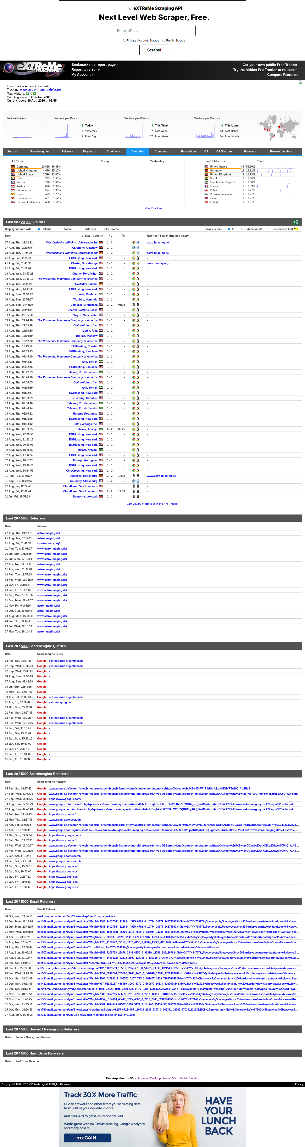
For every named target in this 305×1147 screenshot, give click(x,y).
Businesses (282, 229)
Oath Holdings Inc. (85, 325)
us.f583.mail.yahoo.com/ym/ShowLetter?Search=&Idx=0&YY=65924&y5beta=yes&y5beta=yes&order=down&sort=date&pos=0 (117, 963)
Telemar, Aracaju (87, 429)
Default (46, 229)
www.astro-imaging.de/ (162, 475)
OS (206, 151)
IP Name (66, 229)
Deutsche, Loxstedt (85, 496)
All (233, 229)
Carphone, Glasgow (85, 247)
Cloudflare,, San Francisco (80, 486)
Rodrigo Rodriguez (85, 413)
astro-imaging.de (60, 702)
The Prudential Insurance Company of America (67, 278)
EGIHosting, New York (83, 258)
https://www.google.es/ (63, 866)
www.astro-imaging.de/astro (40, 89)
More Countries (153, 208)
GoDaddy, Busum (86, 284)
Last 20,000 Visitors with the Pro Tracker (152, 503)
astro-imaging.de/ (158, 242)
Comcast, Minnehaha (84, 304)
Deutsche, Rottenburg (84, 475)
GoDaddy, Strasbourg (84, 481)
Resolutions (188, 151)
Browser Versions (281, 151)
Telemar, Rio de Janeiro (82, 372)
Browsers (250, 151)
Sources (12, 151)
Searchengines (39, 151)
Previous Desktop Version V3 (157, 1078)
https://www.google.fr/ (63, 814)
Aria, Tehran (90, 361)
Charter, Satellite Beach (83, 309)
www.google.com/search (65, 819)
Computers (162, 151)
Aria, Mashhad (88, 294)
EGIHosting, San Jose (83, 351)
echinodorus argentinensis (66, 660)
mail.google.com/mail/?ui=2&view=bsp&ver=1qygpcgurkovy (76, 916)
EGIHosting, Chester (84, 346)
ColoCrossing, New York (82, 470)
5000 (24, 518)
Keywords (89, 151)
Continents (114, 151)
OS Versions (224, 151)
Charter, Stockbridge (84, 263)
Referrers (67, 151)
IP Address (88, 229)
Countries (138, 151)
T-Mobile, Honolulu (85, 299)
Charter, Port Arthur (85, 273)
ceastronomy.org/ (158, 263)
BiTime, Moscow (87, 335)
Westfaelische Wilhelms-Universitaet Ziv (72, 242)
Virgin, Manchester (85, 315)
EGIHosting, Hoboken (84, 398)
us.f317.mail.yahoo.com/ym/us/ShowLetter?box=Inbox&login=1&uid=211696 (86, 1014)
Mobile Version (189, 1078)
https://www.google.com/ (65, 798)
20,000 (26, 222)
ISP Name (112, 229)
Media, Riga (90, 330)
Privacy (299, 1084)
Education (253, 229)
